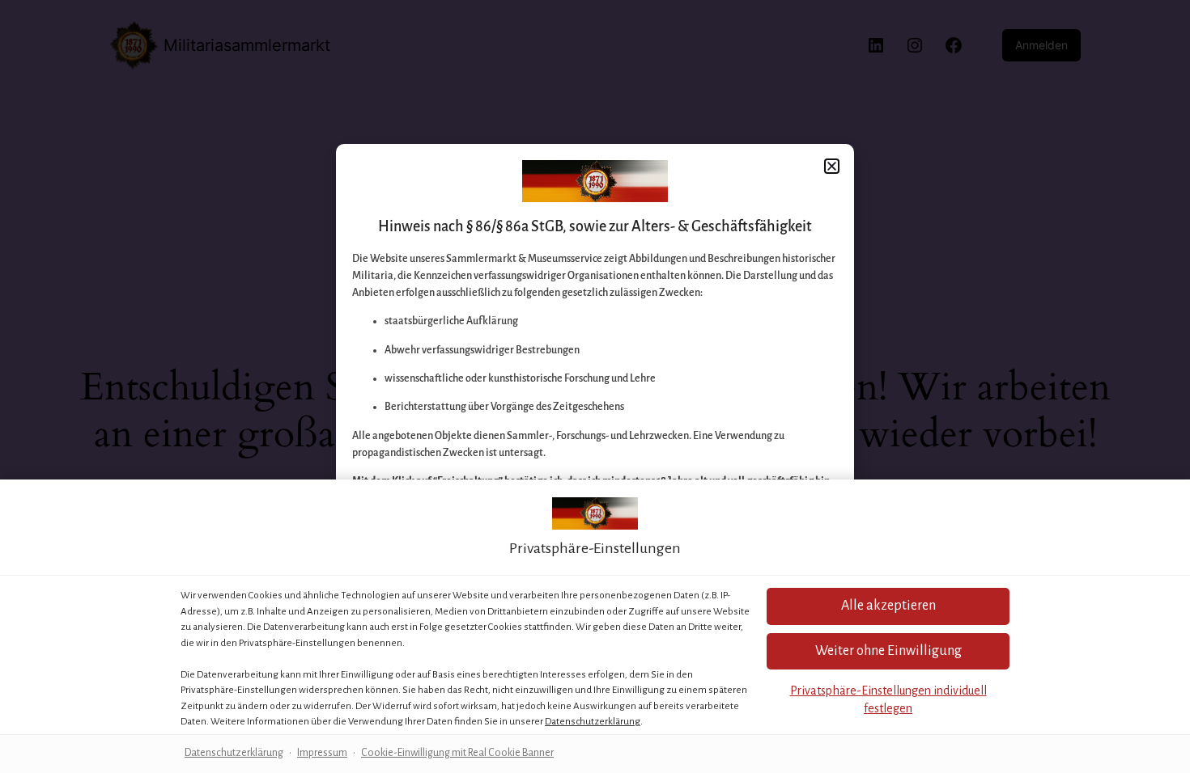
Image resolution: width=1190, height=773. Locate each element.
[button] (888, 606)
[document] (595, 386)
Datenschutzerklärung (592, 721)
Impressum (322, 752)
